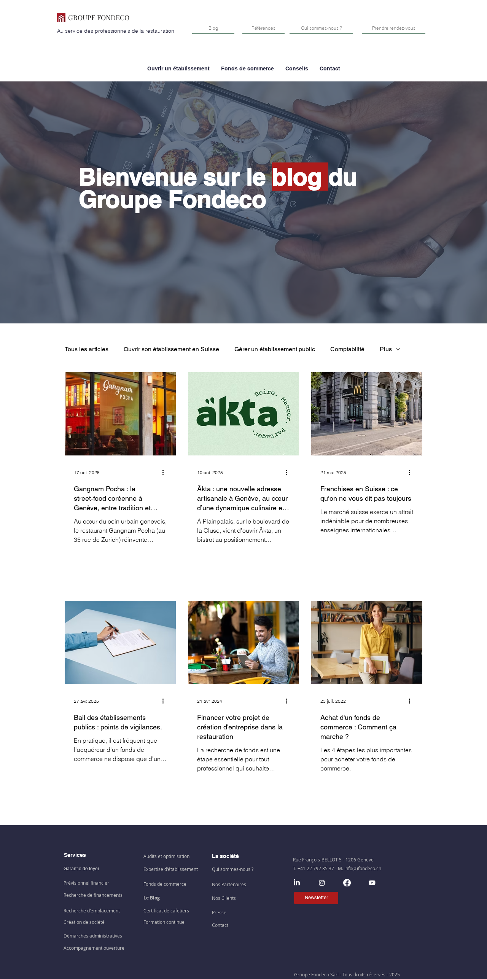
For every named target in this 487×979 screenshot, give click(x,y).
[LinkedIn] (297, 883)
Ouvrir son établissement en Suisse (171, 349)
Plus (386, 349)
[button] (247, 71)
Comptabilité (347, 349)
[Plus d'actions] (165, 472)
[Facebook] (347, 883)
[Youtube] (372, 883)
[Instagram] (322, 883)
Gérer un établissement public (274, 349)
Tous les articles (86, 349)
